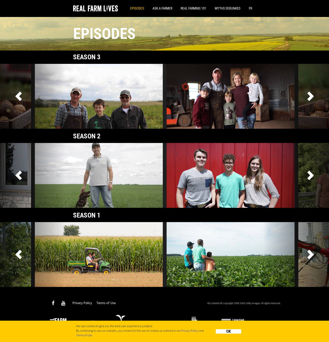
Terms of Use (84, 335)
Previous (18, 96)
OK (228, 331)
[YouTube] (63, 304)
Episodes (137, 8)
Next (310, 96)
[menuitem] (250, 8)
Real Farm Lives (95, 8)
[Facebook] (53, 304)
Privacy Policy (189, 330)
